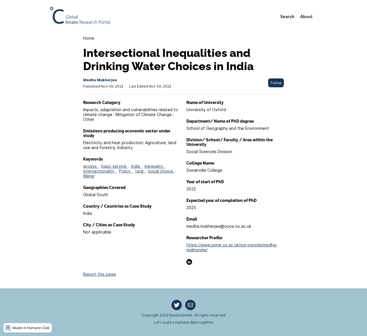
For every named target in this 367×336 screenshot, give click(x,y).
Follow (276, 83)
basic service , (115, 166)
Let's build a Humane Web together (183, 322)
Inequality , (155, 166)
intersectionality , (100, 171)
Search (287, 16)
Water (89, 175)
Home (88, 38)
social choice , (161, 171)
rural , (140, 171)
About (306, 16)
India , (136, 166)
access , (91, 166)
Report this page (99, 274)
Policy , (126, 171)
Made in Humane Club (31, 328)
